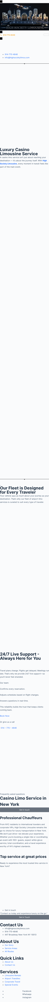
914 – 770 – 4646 (9, 728)
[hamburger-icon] (46, 35)
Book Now (4, 716)
